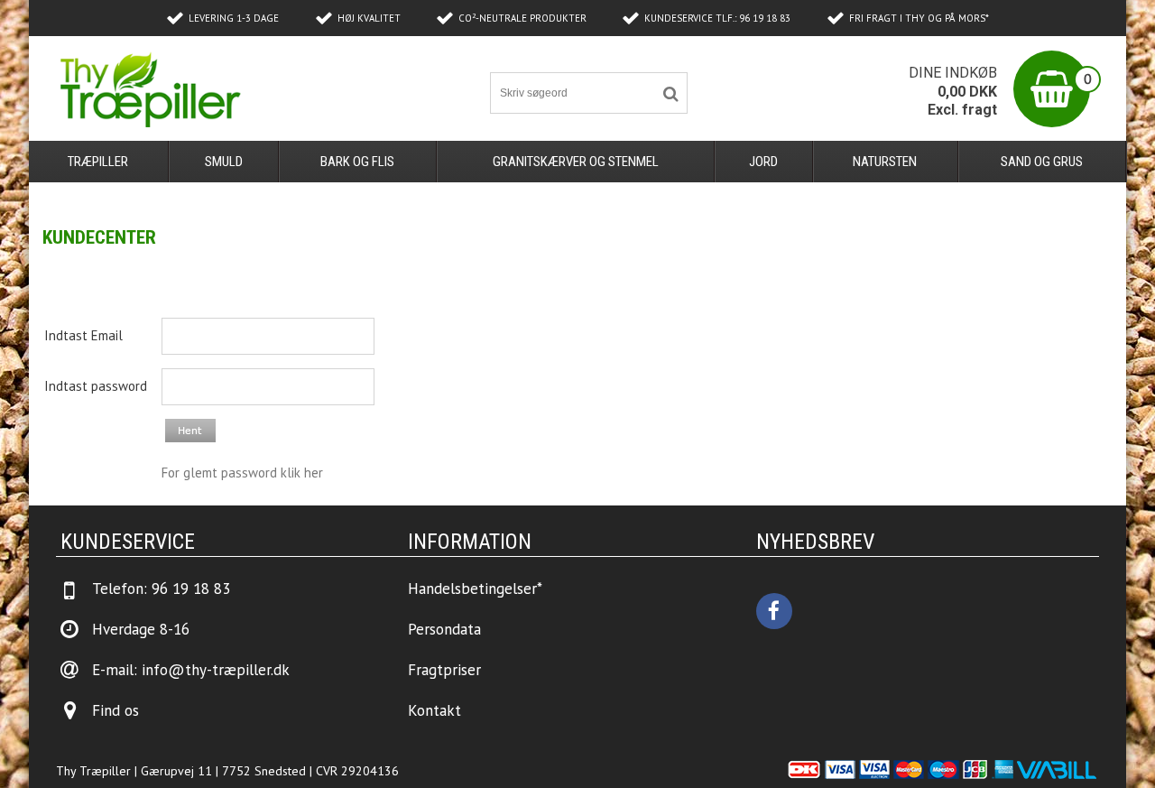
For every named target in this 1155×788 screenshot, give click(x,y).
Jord (763, 161)
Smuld (224, 161)
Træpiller (98, 161)
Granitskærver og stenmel (576, 161)
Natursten (885, 161)
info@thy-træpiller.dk (216, 670)
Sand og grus (1042, 161)
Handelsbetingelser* (475, 588)
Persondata (444, 629)
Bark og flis (357, 161)
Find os (115, 710)
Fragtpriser (444, 670)
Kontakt (434, 710)
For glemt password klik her (242, 472)
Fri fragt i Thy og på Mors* (919, 18)
